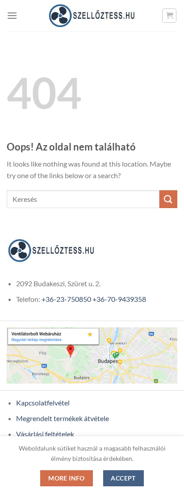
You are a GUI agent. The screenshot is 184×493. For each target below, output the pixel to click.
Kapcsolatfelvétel (43, 402)
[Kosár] (169, 15)
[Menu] (12, 15)
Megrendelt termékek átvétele (62, 418)
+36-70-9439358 (119, 299)
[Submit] (168, 199)
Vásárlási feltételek (45, 434)
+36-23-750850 (66, 299)
